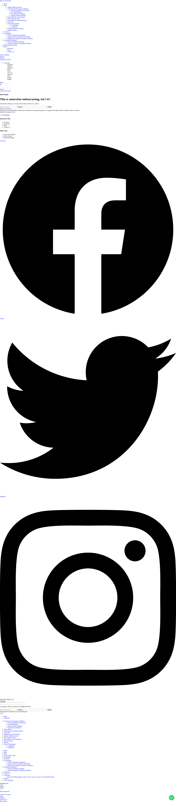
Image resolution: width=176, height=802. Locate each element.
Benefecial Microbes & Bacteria (20, 10)
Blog (8, 50)
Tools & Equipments (13, 23)
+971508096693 (5, 115)
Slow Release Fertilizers (18, 14)
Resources (10, 48)
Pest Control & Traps (13, 19)
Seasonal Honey (12, 30)
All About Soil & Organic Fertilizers (17, 9)
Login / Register (8, 780)
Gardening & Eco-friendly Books (17, 20)
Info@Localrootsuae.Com (7, 112)
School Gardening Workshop (15, 42)
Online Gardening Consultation (16, 35)
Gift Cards (10, 22)
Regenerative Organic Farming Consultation (20, 38)
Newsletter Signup (5, 699)
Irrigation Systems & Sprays (15, 28)
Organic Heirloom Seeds (14, 7)
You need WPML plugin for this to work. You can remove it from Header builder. (30, 777)
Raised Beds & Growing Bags (16, 17)
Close (1, 713)
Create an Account (5, 794)
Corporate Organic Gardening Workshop (19, 43)
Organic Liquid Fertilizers (18, 15)
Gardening (14, 27)
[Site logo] (5, 1)
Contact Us (10, 51)
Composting (14, 25)
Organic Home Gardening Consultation (18, 37)
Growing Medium (16, 12)
